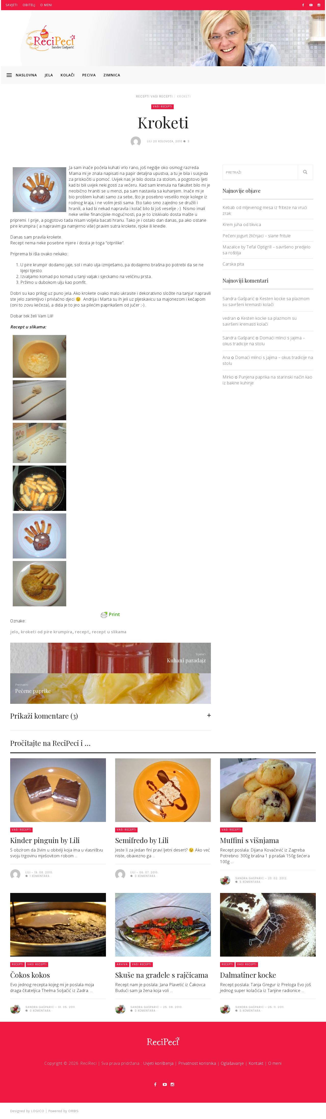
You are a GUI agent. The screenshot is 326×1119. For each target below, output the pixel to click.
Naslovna (26, 75)
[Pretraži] (305, 172)
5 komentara (250, 882)
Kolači (68, 75)
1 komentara (39, 876)
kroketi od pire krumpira (46, 632)
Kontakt (256, 1063)
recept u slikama (109, 632)
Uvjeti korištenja (158, 1063)
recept (82, 632)
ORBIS (73, 1111)
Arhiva (122, 964)
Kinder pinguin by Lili (45, 840)
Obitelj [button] (29, 5)
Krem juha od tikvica (242, 224)
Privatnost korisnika (197, 1063)
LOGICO (37, 1111)
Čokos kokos (30, 975)
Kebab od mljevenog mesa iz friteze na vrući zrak (265, 210)
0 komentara (145, 876)
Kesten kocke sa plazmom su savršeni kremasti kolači (266, 301)
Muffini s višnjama (249, 840)
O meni (46, 5)
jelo (14, 632)
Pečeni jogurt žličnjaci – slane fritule (257, 236)
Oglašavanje (232, 1063)
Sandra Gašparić (239, 298)
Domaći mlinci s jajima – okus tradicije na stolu (264, 340)
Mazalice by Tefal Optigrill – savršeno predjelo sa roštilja (267, 250)
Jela (49, 75)
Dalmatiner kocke (248, 975)
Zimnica (111, 75)
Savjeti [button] (12, 5)
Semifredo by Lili (142, 840)
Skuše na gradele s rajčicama (161, 975)
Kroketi (184, 96)
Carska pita (233, 264)
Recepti (143, 96)
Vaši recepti (162, 96)
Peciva (89, 75)
